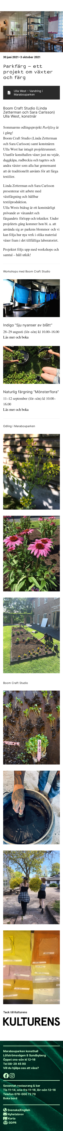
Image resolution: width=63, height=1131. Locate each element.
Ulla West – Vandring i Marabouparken (28, 92)
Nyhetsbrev (16, 1114)
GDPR (12, 1122)
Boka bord (10, 1098)
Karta (11, 1118)
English (25, 1110)
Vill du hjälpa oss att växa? (21, 1068)
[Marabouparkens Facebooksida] (6, 1076)
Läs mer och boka (16, 337)
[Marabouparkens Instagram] (12, 1076)
